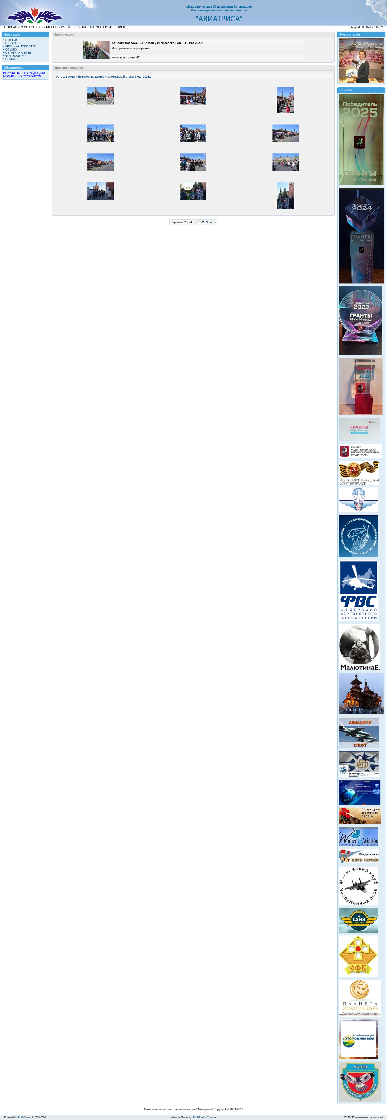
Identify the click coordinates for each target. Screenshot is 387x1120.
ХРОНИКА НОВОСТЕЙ (54, 27)
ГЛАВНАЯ (10, 27)
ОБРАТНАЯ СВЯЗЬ (18, 52)
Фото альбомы (65, 76)
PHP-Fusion (24, 1117)
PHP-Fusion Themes (204, 1117)
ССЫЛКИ (79, 27)
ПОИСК (120, 27)
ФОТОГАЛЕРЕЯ (100, 27)
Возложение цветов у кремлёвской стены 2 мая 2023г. (114, 76)
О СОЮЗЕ (28, 27)
